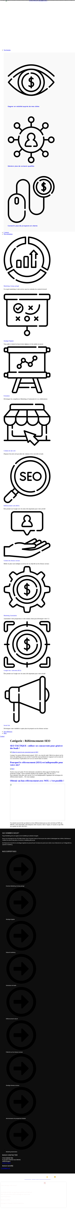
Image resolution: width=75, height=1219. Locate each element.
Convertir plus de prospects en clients (23, 226)
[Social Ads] (27, 722)
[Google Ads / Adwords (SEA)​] (27, 667)
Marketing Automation (10, 615)
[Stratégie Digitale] (27, 338)
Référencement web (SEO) (11, 505)
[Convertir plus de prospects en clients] (31, 222)
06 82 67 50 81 (6, 1163)
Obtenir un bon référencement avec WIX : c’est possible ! (37, 781)
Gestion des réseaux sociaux (12, 560)
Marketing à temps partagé (11, 286)
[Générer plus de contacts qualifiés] (31, 162)
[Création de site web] (27, 447)
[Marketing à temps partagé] (27, 283)
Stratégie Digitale (9, 341)
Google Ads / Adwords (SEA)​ (12, 670)
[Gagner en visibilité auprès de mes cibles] (31, 102)
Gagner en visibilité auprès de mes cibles (23, 106)
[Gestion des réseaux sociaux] (27, 557)
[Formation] (27, 393)
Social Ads (7, 725)
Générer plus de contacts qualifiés (21, 166)
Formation (7, 396)
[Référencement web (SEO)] (27, 502)
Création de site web (9, 451)
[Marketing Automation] (27, 612)
